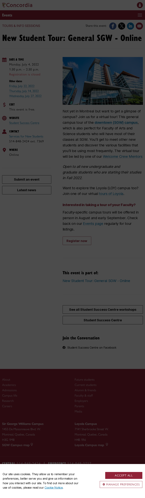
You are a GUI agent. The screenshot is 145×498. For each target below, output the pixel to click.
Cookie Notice (54, 487)
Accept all (124, 475)
